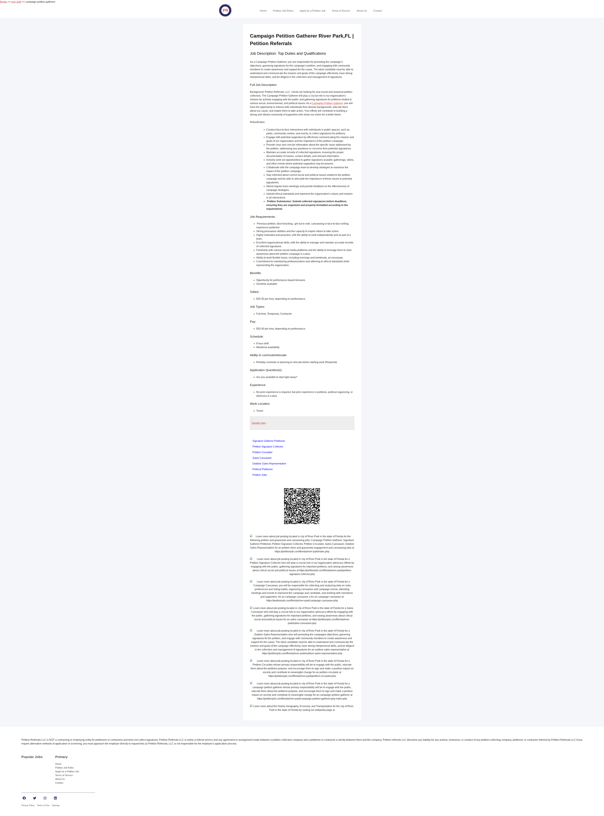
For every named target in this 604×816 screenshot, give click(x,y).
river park (16, 1)
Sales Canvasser (262, 458)
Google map (258, 423)
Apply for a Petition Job (312, 10)
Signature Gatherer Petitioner (268, 441)
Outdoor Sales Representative (269, 463)
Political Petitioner (262, 469)
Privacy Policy (28, 805)
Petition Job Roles (283, 10)
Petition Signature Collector (267, 446)
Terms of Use (43, 805)
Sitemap (55, 805)
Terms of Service (341, 10)
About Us (362, 10)
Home (263, 10)
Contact (377, 10)
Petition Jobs (259, 475)
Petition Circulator (262, 452)
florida (3, 1)
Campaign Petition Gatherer (327, 103)
